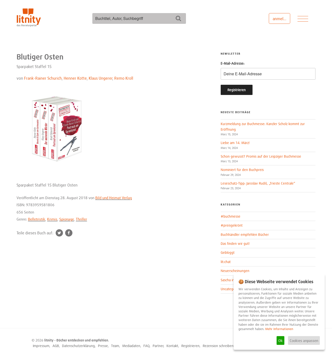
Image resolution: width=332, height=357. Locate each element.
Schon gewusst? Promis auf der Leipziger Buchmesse (261, 156)
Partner (158, 346)
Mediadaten (131, 346)
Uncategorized (231, 289)
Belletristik (36, 219)
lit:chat (226, 262)
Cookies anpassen (304, 340)
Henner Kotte (75, 78)
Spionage (66, 219)
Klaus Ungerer (101, 78)
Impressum (41, 346)
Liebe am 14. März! (235, 143)
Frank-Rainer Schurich (43, 78)
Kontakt (172, 346)
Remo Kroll (123, 78)
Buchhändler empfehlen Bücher (245, 234)
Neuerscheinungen (235, 271)
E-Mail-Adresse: (233, 63)
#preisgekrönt (232, 225)
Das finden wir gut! (235, 243)
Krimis (52, 219)
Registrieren (190, 346)
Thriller (81, 219)
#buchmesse (230, 216)
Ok (280, 340)
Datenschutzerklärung (78, 346)
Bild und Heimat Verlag (113, 198)
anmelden (281, 18)
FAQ (146, 346)
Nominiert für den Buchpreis (242, 170)
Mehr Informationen (279, 329)
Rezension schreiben (218, 346)
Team (115, 346)
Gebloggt (228, 252)
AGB (55, 346)
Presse (103, 346)
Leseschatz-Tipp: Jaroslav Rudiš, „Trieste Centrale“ (258, 183)
